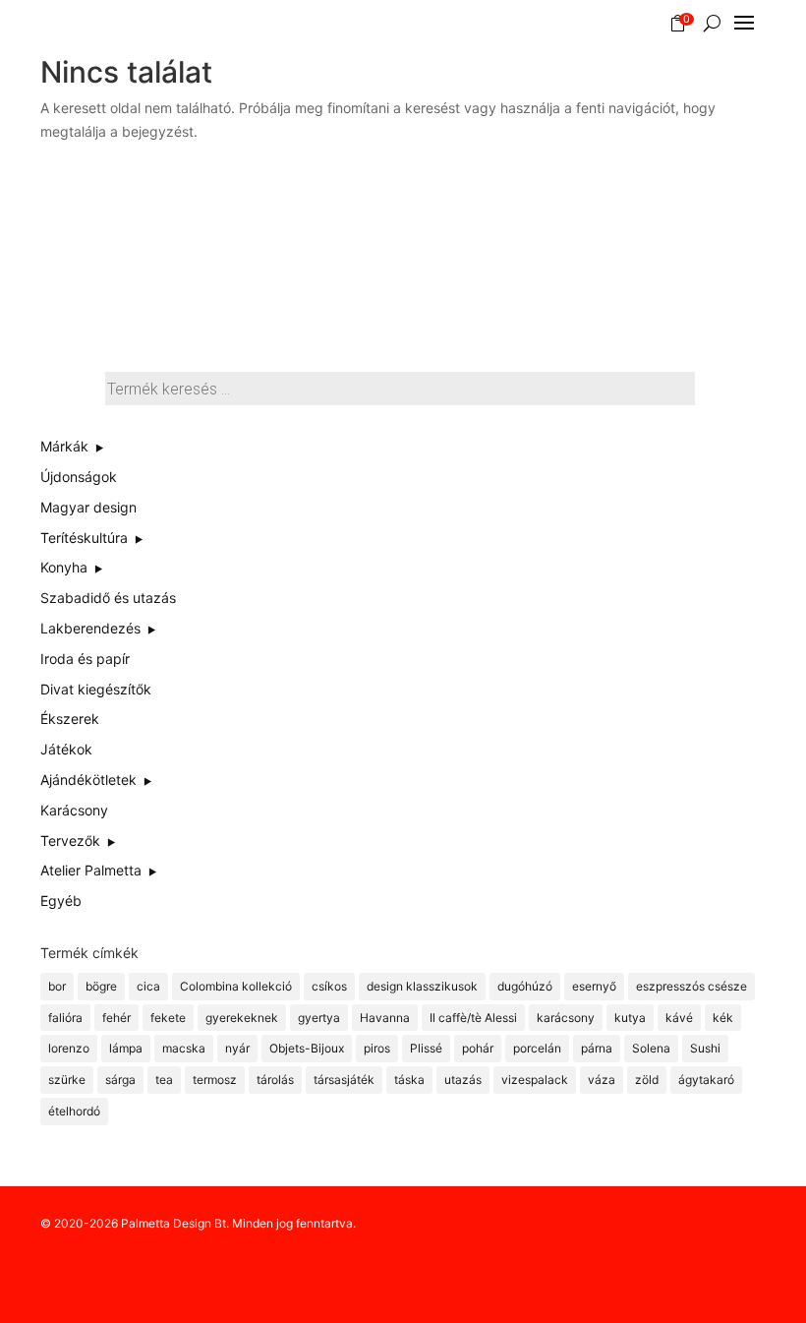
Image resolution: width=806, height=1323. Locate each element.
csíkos (329, 986)
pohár (477, 1048)
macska (183, 1048)
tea (164, 1079)
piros (377, 1048)
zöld (647, 1079)
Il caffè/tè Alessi (473, 1017)
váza (601, 1079)
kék (723, 1017)
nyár (237, 1048)
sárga (120, 1079)
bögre (101, 986)
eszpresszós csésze (691, 986)
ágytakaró (706, 1079)
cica (148, 986)
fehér (116, 1017)
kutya (630, 1017)
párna (596, 1048)
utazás (463, 1079)
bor (57, 986)
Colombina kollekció (236, 986)
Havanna (385, 1017)
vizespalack (534, 1079)
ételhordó (74, 1111)
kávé (679, 1017)
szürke (67, 1079)
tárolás (275, 1079)
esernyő (594, 986)
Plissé (426, 1048)
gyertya (319, 1017)
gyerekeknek (241, 1017)
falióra (65, 1017)
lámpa (126, 1048)
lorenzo (68, 1048)
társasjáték (344, 1079)
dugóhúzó (524, 986)
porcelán (537, 1048)
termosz (215, 1079)
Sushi (705, 1048)
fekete (168, 1017)
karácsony (566, 1017)
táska (409, 1079)
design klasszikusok (422, 986)
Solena (651, 1048)
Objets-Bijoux (306, 1048)
